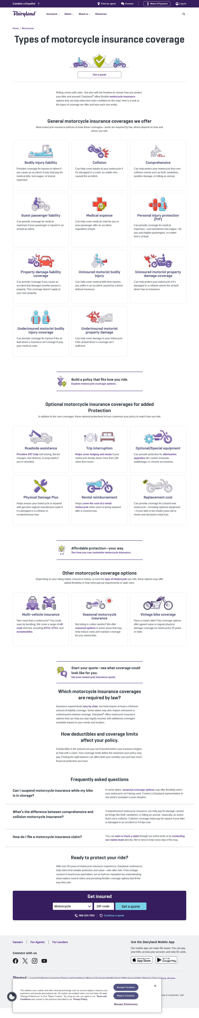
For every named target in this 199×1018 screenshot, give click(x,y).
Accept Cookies (126, 987)
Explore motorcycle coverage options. (93, 383)
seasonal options (85, 628)
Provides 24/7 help (27, 454)
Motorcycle (28, 28)
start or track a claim (127, 836)
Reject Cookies (126, 995)
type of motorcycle (116, 579)
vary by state (90, 706)
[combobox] (54, 906)
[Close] (155, 985)
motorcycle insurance (122, 96)
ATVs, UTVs (51, 628)
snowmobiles (24, 631)
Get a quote (131, 906)
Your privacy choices (164, 978)
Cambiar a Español (24, 3)
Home (16, 28)
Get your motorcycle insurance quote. (93, 677)
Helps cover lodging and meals (93, 454)
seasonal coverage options (139, 789)
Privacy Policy (80, 999)
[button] (55, 14)
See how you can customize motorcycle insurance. (101, 552)
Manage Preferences (126, 1004)
